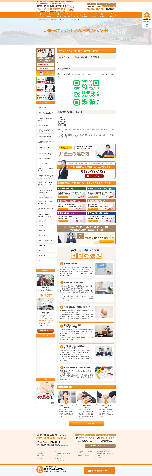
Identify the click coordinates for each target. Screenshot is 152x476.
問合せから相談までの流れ (45, 240)
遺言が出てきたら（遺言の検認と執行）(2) (46, 169)
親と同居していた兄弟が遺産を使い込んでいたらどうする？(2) (46, 184)
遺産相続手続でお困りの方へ (46, 197)
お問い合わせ (42, 255)
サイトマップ (111, 3)
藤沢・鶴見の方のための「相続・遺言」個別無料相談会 (46, 113)
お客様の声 (42, 230)
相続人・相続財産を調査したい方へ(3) (46, 130)
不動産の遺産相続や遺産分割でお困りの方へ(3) (46, 142)
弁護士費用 (42, 235)
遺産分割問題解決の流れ (45, 136)
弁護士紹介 (42, 250)
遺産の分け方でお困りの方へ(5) (46, 148)
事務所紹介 (42, 245)
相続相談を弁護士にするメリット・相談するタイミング (46, 215)
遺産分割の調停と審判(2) (45, 154)
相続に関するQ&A (43, 225)
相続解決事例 (40, 455)
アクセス (101, 3)
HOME (91, 3)
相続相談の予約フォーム (108, 6)
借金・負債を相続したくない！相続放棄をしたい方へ (45, 191)
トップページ (42, 107)
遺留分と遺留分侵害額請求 (45, 159)
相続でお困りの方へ (44, 125)
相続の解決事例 (43, 221)
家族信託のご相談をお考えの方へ (46, 209)
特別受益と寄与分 (43, 163)
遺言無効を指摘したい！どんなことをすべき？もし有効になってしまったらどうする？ (46, 176)
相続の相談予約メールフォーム (99, 445)
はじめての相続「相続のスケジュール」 (46, 119)
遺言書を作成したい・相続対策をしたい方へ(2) (46, 202)
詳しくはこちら (85, 423)
